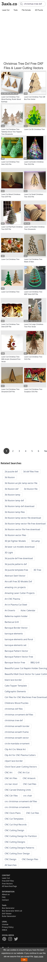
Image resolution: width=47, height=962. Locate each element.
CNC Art (8, 772)
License (5, 924)
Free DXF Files (8, 881)
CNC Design (10, 859)
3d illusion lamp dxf (14, 500)
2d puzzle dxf (11, 471)
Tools (16, 10)
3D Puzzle (39, 10)
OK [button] (24, 959)
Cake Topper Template (16, 685)
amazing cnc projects (15, 587)
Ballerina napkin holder (16, 616)
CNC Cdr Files (11, 795)
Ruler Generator (9, 916)
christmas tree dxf (14, 720)
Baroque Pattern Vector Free (19, 656)
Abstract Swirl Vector (15, 575)
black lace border (13, 679)
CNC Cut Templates (14, 818)
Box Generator (8, 908)
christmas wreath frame (17, 732)
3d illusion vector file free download (22, 529)
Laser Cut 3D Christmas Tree (34, 129)
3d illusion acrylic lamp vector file (21, 483)
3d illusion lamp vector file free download (25, 523)
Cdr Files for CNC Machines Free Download (26, 697)
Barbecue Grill (12, 622)
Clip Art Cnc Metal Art (15, 749)
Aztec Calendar (28, 610)
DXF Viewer (7, 913)
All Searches (11, 865)
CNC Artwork (29, 778)
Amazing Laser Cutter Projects (20, 593)
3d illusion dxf (11, 488)
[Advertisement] (23, 37)
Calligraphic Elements (15, 691)
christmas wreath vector (17, 737)
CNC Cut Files (32, 813)
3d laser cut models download (19, 546)
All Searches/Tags (9, 886)
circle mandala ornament (17, 743)
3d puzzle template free (16, 569)
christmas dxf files (14, 708)
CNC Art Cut (24, 772)
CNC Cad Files (29, 784)
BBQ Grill (35, 662)
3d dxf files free (31, 471)
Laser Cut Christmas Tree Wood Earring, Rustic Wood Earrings (11, 99)
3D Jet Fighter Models (15, 541)
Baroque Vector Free (15, 662)
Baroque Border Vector (16, 627)
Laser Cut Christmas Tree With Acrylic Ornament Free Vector (10, 359)
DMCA (4, 930)
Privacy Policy (7, 927)
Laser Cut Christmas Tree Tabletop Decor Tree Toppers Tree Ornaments (11, 132)
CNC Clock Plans (13, 813)
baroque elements (14, 633)
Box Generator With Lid (12, 911)
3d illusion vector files (15, 535)
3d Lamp (35, 541)
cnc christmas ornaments (17, 807)
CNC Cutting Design (14, 830)
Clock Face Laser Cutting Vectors (21, 766)
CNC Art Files (11, 778)
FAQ (3, 897)
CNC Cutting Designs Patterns (19, 847)
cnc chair (27, 795)
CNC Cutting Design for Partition (21, 836)
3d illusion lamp (12, 494)
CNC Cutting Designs (15, 841)
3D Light (9, 552)
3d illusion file (30, 488)
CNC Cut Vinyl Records (16, 824)
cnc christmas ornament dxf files (21, 801)
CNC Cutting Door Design (17, 853)
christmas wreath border (17, 726)
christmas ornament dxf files (19, 714)
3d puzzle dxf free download (19, 558)
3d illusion (10, 477)
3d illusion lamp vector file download (23, 517)
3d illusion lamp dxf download (19, 506)
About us (6, 894)
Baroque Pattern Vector (16, 650)
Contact (5, 900)
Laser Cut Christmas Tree (10, 259)
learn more (38, 956)
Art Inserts (10, 610)
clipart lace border (14, 760)
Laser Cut (5, 10)
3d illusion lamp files (15, 512)
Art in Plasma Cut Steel (16, 604)
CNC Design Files (30, 859)
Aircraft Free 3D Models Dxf (18, 581)
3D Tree (37, 569)
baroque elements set (15, 645)
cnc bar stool (11, 784)
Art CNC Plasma (12, 598)
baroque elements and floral (19, 639)
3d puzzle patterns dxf (16, 564)
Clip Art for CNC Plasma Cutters (20, 755)
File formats (26, 10)
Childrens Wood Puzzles (16, 703)
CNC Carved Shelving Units (18, 789)
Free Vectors (7, 883)
